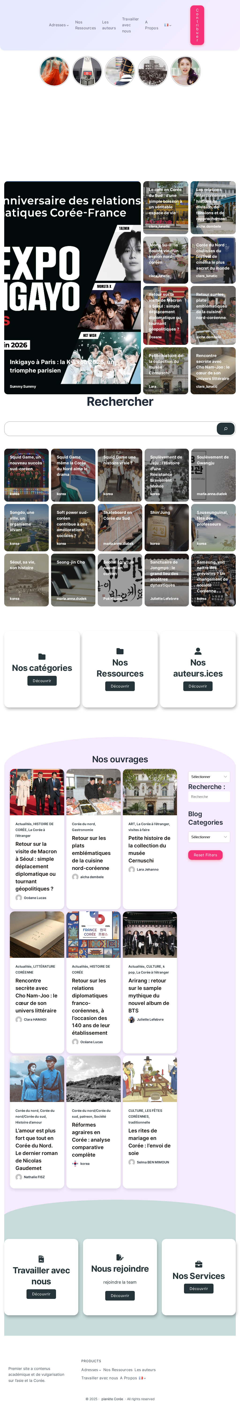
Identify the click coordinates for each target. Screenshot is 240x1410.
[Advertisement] (120, 123)
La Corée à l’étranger (153, 824)
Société (100, 1116)
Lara (152, 386)
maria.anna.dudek (212, 494)
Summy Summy (23, 386)
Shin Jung (160, 512)
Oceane (155, 337)
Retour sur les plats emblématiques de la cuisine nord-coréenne (211, 306)
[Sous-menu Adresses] (68, 25)
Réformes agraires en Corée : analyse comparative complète (91, 1140)
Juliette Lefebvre (164, 598)
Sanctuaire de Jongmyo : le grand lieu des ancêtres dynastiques (164, 574)
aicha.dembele (208, 226)
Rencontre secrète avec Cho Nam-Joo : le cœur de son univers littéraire (213, 367)
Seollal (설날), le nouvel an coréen (118, 568)
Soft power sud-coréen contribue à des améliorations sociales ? (72, 524)
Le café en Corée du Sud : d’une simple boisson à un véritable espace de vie (165, 201)
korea (14, 494)
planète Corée (112, 1399)
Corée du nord (83, 824)
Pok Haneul (112, 598)
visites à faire (139, 830)
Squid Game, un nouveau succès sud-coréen (26, 463)
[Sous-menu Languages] (170, 25)
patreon (86, 1116)
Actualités (23, 824)
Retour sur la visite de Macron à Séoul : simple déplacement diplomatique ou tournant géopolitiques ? (165, 311)
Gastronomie (82, 830)
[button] (197, 25)
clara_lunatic (159, 226)
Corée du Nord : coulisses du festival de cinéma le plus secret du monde (212, 257)
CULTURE (153, 966)
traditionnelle (139, 1122)
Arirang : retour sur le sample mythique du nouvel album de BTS (148, 996)
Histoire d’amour (28, 1122)
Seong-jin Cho (71, 562)
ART (131, 824)
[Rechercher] (226, 429)
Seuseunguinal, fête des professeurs (212, 518)
